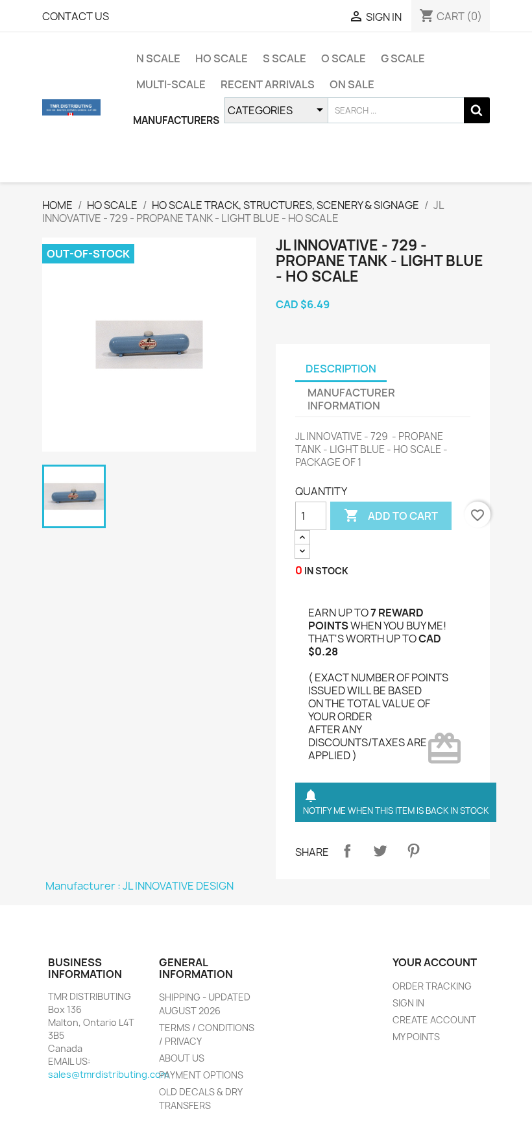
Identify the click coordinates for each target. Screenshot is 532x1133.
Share (347, 851)
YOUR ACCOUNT (435, 962)
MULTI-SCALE (171, 84)
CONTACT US (75, 16)
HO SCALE (221, 58)
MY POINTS (416, 1036)
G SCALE (403, 58)
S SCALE (284, 58)
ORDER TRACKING (432, 986)
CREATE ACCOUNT (434, 1020)
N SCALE (158, 58)
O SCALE (343, 58)
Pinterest (413, 851)
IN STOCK (326, 571)
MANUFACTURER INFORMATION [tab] (351, 399)
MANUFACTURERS (176, 120)
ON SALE (352, 84)
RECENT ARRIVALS (268, 84)
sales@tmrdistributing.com (108, 1074)
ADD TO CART (391, 515)
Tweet (380, 851)
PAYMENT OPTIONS (201, 1075)
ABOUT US (181, 1058)
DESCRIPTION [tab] (341, 368)
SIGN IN (408, 1003)
